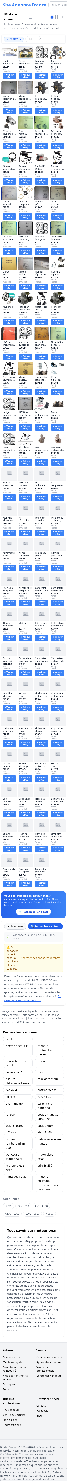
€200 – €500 (32, 1213)
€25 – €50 (23, 1206)
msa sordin (38, 1022)
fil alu (41, 1061)
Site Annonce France (24, 5)
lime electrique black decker (45, 1018)
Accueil (7, 28)
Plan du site (10, 1420)
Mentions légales (13, 1362)
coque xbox (45, 1126)
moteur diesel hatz (15, 1168)
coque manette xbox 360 (48, 1117)
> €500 (49, 1213)
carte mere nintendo (45, 1106)
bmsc (41, 1039)
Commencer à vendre (49, 1357)
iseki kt (10, 1097)
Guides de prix (11, 1357)
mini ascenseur (48, 1079)
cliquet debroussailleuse (17, 1081)
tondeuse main (49, 1011)
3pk (3, 1018)
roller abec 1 (14, 1072)
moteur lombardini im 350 (15, 1143)
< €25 (8, 1206)
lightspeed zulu (16, 1177)
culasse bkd (52, 1015)
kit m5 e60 (45, 1132)
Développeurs (11, 1410)
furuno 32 (44, 1097)
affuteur (11, 1132)
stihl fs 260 (45, 1165)
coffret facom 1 (48, 1090)
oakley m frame (10, 1015)
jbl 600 (10, 1115)
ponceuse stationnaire (14, 1157)
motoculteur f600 (46, 1157)
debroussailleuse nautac (49, 1141)
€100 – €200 (12, 1213)
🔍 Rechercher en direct (45, 926)
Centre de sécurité (14, 1415)
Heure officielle (12, 1424)
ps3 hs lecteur (15, 1126)
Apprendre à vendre (48, 1362)
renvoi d (11, 1090)
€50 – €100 (41, 1206)
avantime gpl (14, 1103)
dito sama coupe (33, 1015)
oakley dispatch (27, 1011)
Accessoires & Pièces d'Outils (21, 29)
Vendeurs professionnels (45, 1368)
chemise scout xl (17, 1046)
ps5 (40, 1072)
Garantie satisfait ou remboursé (15, 1368)
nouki (10, 1039)
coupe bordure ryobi (16, 1063)
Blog (39, 1415)
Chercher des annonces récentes (40, 958)
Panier (7, 1389)
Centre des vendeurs (48, 1375)
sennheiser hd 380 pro (15, 1022)
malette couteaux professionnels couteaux (48, 1183)
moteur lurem (17, 1018)
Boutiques (9, 1384)
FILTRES (14, 39)
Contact (41, 1405)
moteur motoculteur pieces (46, 1050)
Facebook (42, 1410)
